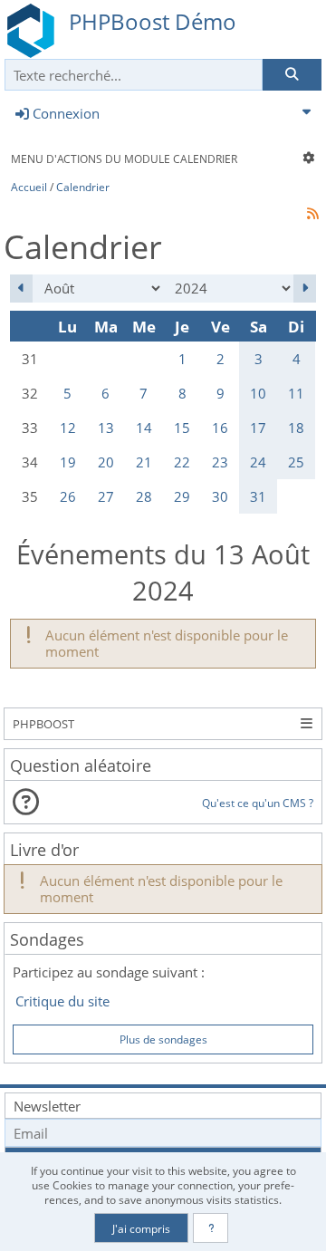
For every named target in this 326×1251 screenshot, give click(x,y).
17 (258, 428)
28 (144, 496)
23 (220, 462)
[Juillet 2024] (21, 288)
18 (296, 428)
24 (258, 462)
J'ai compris (141, 1228)
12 (68, 428)
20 (106, 462)
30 (220, 496)
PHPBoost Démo (152, 21)
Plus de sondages (163, 1039)
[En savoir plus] (210, 1228)
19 (68, 462)
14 (144, 428)
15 (182, 428)
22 (182, 462)
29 (182, 496)
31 (258, 496)
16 (220, 428)
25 (296, 462)
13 (106, 428)
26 (68, 496)
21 (144, 462)
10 (258, 393)
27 (106, 496)
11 (296, 393)
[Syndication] (313, 213)
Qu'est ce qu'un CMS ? (257, 802)
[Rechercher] (292, 75)
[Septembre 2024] (304, 288)
